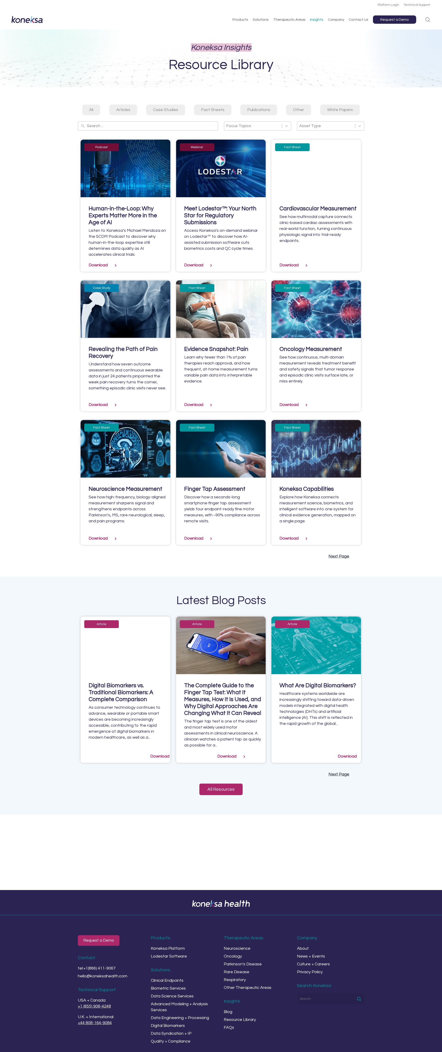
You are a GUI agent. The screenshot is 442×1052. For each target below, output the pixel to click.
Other (298, 110)
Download (98, 265)
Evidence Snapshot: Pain (216, 349)
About (303, 948)
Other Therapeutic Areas (247, 987)
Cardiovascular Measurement (318, 209)
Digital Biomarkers (168, 1025)
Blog (228, 1012)
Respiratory (235, 980)
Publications (258, 110)
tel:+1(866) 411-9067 (97, 968)
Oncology (233, 956)
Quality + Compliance (170, 1041)
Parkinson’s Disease (243, 964)
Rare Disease (236, 972)
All (91, 110)
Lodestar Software (169, 956)
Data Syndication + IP (171, 1033)
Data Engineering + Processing (180, 1018)
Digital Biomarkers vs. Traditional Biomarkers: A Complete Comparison (121, 692)
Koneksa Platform (168, 948)
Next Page (339, 556)
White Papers (340, 110)
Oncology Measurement (310, 349)
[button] (221, 789)
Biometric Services (168, 988)
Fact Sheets (212, 110)
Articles (123, 110)
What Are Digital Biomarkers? (317, 685)
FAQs (229, 1027)
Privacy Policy (310, 972)
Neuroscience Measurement (125, 489)
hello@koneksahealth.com (102, 976)
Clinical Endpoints (167, 980)
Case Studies (165, 110)
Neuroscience (237, 948)
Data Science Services (172, 996)
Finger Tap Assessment (214, 489)
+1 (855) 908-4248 (94, 1006)
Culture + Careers (313, 964)
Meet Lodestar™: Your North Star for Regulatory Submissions (220, 215)
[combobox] (253, 126)
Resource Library (240, 1019)
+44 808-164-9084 (95, 1023)
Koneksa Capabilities (306, 489)
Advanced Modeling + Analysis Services (179, 1007)
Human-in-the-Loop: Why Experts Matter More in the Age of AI (123, 215)
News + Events (311, 956)
